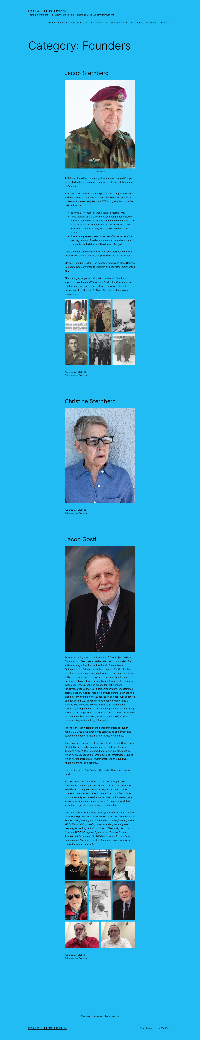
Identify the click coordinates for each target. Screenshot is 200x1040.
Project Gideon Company (47, 11)
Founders (151, 22)
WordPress (166, 1028)
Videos (139, 22)
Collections (97, 22)
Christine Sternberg (90, 401)
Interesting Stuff (119, 22)
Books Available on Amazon (73, 22)
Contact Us (165, 22)
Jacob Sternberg (87, 73)
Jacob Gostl (80, 539)
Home (51, 22)
